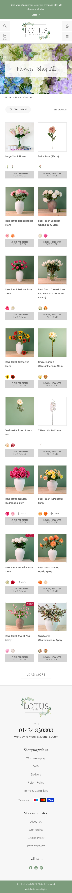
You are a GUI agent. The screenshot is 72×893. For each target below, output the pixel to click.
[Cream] (7, 167)
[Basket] (67, 26)
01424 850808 (36, 730)
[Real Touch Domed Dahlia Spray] (52, 548)
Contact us (36, 829)
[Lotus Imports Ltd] (36, 31)
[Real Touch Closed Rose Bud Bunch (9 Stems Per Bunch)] (52, 270)
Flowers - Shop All (23, 97)
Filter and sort (20, 109)
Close (34, 15)
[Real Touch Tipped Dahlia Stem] (19, 201)
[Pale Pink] (7, 236)
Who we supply (36, 758)
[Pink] (13, 445)
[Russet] (13, 377)
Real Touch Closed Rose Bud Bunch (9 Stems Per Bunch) (51, 293)
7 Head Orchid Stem (49, 430)
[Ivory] (13, 651)
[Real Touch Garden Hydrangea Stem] (19, 479)
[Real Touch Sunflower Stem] (19, 342)
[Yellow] (7, 377)
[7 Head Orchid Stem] (52, 411)
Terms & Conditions (36, 790)
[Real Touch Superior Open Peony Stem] (52, 201)
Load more (36, 674)
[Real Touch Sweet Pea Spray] (19, 616)
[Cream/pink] (40, 651)
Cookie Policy (36, 837)
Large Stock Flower (15, 156)
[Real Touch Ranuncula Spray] (52, 479)
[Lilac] (13, 167)
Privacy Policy (36, 846)
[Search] (5, 26)
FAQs (36, 766)
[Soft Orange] (13, 236)
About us (36, 821)
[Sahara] (40, 236)
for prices (20, 174)
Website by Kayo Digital (36, 889)
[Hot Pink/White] (7, 651)
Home (8, 97)
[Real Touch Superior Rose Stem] (19, 548)
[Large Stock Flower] (19, 137)
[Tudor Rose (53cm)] (52, 137)
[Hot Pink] (46, 236)
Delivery (36, 774)
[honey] (46, 377)
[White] (13, 308)
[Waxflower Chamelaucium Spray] (52, 616)
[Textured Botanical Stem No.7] (19, 411)
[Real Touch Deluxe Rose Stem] (19, 270)
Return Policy (36, 782)
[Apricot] (40, 514)
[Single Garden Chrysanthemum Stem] (52, 342)
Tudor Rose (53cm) (48, 156)
